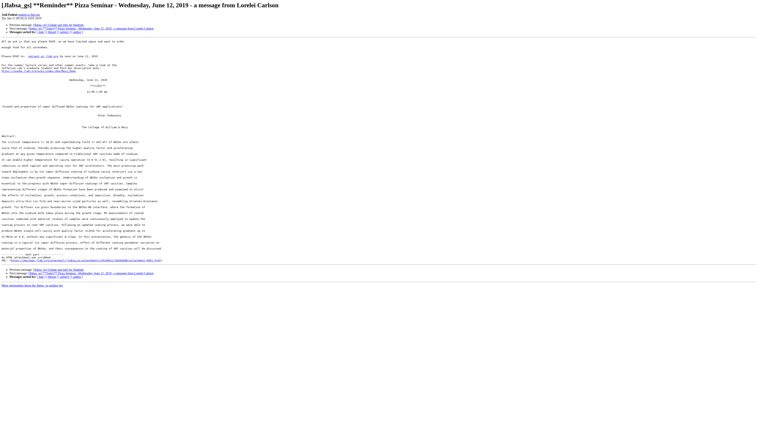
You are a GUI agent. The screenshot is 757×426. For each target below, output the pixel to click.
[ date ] (41, 32)
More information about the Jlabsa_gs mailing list (32, 285)
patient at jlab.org (29, 14)
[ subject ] (64, 32)
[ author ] (77, 32)
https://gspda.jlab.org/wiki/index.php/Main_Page (39, 71)
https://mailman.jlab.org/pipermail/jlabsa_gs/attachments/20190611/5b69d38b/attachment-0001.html (86, 260)
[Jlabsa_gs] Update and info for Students (58, 25)
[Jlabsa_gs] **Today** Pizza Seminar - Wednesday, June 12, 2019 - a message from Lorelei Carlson (91, 28)
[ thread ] (52, 32)
